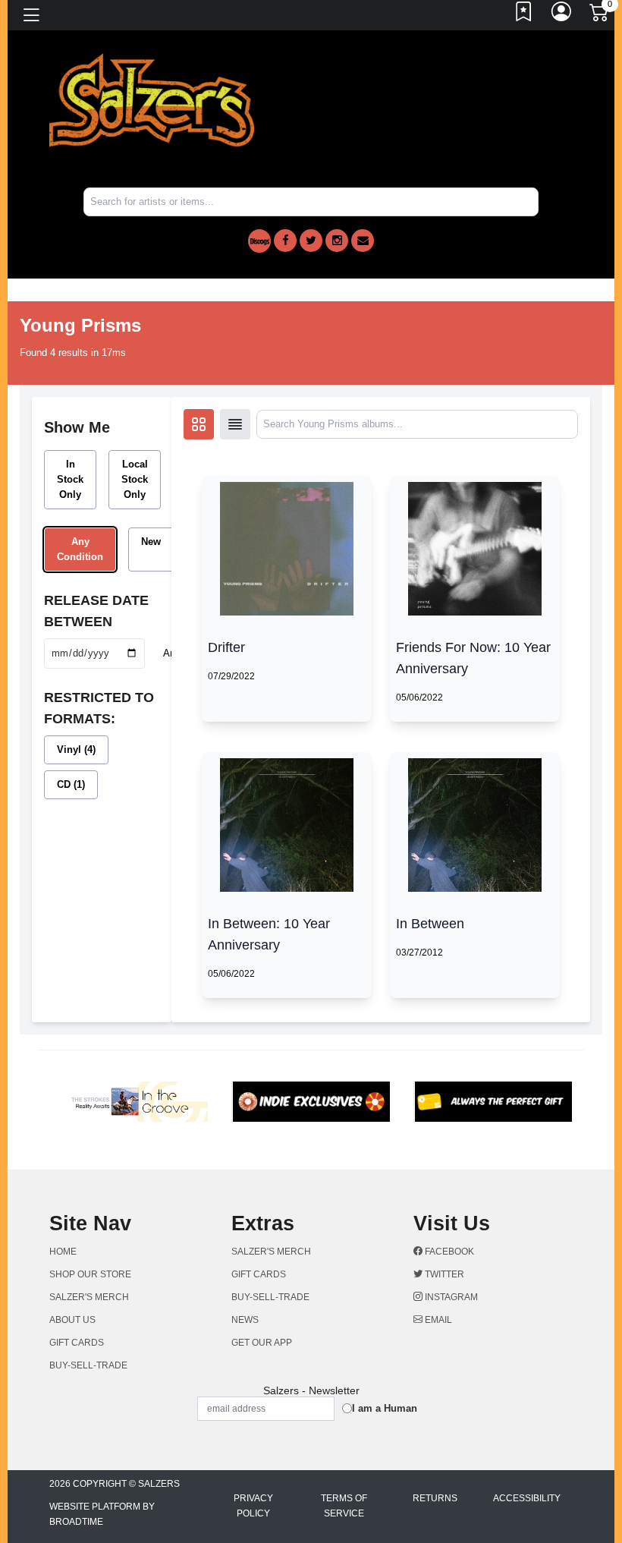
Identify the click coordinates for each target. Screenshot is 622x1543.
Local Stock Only (134, 479)
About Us (72, 1320)
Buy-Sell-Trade (88, 1365)
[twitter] (311, 240)
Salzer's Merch (89, 1297)
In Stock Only (70, 479)
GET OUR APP (261, 1342)
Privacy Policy (253, 1506)
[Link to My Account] (562, 15)
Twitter (443, 1274)
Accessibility (527, 1498)
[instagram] (337, 240)
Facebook (448, 1251)
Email (437, 1320)
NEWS (245, 1320)
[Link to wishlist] (524, 15)
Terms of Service (344, 1506)
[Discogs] (259, 241)
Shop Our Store (90, 1274)
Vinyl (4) (76, 749)
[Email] (362, 240)
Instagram (450, 1297)
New (151, 541)
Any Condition (80, 549)
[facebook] (285, 240)
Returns (435, 1498)
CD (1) (71, 784)
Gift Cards (76, 1342)
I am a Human (384, 1408)
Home (63, 1251)
